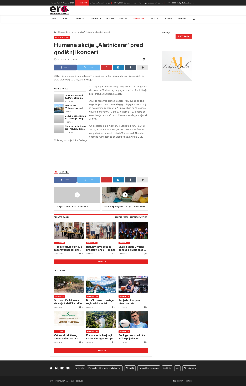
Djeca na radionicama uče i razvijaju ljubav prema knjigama (75, 127)
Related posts (121, 217)
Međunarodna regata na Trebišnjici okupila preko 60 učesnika (75, 117)
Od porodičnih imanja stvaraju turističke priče (68, 302)
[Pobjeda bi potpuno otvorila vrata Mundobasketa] (133, 284)
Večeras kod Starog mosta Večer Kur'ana (66, 337)
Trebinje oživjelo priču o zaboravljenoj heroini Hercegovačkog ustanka (68, 248)
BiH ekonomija (185, 368)
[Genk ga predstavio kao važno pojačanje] (133, 319)
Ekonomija (59, 296)
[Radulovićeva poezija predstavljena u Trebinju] (101, 230)
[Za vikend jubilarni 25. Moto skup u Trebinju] (59, 98)
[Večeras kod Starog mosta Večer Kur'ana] (69, 319)
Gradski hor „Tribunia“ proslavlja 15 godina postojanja (75, 107)
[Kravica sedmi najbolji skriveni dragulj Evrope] (101, 319)
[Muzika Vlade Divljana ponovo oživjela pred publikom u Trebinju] (133, 230)
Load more (101, 262)
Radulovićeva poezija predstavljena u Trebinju (100, 248)
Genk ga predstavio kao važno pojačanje (132, 337)
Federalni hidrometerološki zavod (98, 368)
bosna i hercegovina (142, 368)
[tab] (121, 217)
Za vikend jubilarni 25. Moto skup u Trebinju (74, 96)
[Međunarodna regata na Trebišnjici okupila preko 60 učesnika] (59, 119)
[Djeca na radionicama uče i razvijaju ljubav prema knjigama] (59, 129)
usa (171, 368)
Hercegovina (63, 32)
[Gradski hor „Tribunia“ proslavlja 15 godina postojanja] (59, 108)
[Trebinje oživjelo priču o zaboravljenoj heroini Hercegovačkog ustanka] (69, 230)
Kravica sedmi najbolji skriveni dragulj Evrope (99, 337)
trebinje (64, 171)
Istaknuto (59, 243)
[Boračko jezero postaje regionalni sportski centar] (101, 284)
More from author (138, 217)
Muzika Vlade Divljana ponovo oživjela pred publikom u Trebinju (131, 248)
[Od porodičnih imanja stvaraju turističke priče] (69, 284)
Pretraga (166, 32)
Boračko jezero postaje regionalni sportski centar (132, 3)
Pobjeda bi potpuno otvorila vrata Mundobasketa (185, 3)
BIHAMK (124, 368)
